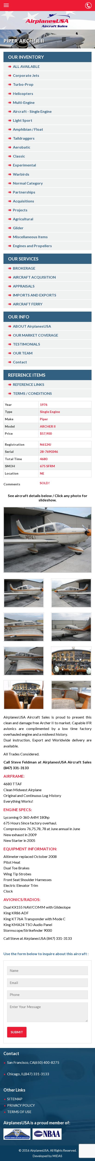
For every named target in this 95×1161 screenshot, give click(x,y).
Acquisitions (23, 201)
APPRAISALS (24, 286)
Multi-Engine (24, 102)
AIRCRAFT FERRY (27, 304)
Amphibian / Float (28, 129)
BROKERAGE (24, 268)
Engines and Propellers (32, 245)
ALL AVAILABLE (26, 66)
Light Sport (22, 120)
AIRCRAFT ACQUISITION (34, 277)
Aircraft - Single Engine (32, 111)
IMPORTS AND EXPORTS (34, 295)
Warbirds (21, 174)
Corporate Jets (26, 75)
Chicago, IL (28, 1074)
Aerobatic (21, 147)
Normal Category (28, 183)
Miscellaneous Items (30, 237)
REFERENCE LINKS (28, 384)
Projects (20, 210)
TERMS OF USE (19, 1112)
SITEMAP (14, 1099)
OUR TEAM (23, 353)
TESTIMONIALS (26, 344)
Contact (20, 362)
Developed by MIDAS (47, 1156)
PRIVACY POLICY (21, 1105)
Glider (18, 228)
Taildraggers (24, 138)
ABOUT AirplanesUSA (32, 326)
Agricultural (23, 219)
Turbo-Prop (23, 84)
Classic (19, 156)
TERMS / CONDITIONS (32, 393)
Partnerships (24, 192)
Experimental (24, 165)
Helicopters (23, 93)
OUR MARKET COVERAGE (35, 335)
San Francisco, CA (33, 1062)
